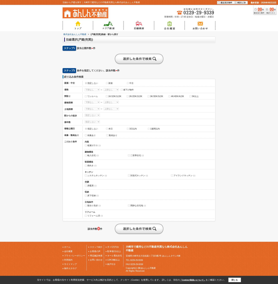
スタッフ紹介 (96, 247)
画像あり (91, 135)
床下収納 (92, 195)
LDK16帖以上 (113, 260)
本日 (110, 129)
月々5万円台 (113, 247)
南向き (91, 165)
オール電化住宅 (114, 255)
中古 (131, 83)
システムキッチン (97, 175)
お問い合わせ (96, 260)
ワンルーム (92, 96)
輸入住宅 (92, 155)
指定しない (93, 83)
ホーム (67, 247)
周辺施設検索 (96, 255)
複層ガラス (94, 145)
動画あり (113, 135)
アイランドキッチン (184, 175)
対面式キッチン (139, 175)
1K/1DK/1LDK (114, 96)
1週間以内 (155, 129)
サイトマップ (70, 264)
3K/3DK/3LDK (156, 96)
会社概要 (68, 251)
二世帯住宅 (137, 155)
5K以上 (195, 96)
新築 (110, 83)
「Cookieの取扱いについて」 (193, 280)
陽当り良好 (94, 205)
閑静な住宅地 (138, 205)
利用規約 (68, 260)
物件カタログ (70, 268)
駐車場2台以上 (114, 251)
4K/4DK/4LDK (177, 96)
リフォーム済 (95, 215)
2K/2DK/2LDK (135, 96)
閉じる (235, 280)
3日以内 (133, 129)
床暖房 (91, 185)
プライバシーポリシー (74, 255)
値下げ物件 (128, 90)
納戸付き (111, 264)
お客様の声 (95, 251)
